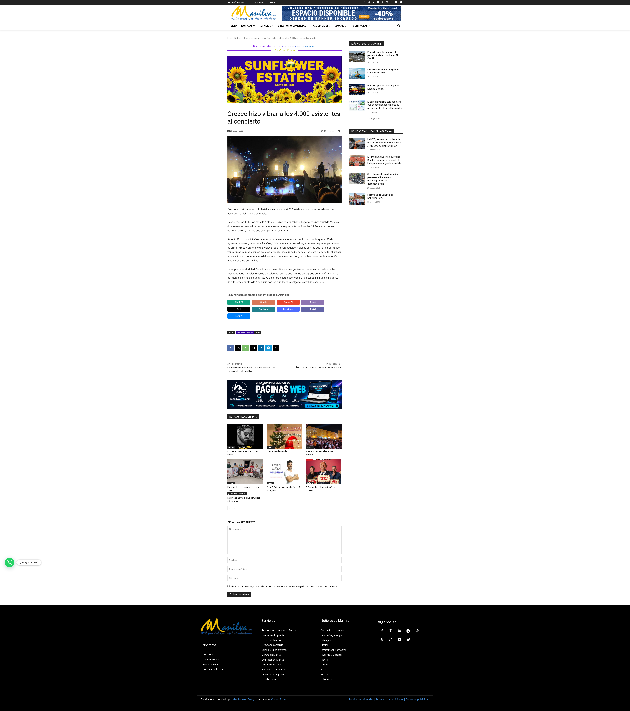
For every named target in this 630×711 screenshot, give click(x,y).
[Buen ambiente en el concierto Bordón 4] (324, 436)
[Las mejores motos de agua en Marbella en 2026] (357, 73)
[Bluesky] (401, 2)
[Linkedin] (373, 2)
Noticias (238, 38)
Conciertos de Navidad (277, 451)
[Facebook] (364, 2)
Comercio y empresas (254, 38)
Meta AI (238, 316)
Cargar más (374, 118)
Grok (239, 309)
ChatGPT (239, 302)
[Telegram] (378, 2)
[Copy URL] (276, 348)
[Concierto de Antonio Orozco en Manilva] (245, 436)
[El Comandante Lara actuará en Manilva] (324, 471)
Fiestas (257, 333)
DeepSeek (288, 309)
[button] (399, 26)
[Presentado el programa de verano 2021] (245, 471)
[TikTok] (382, 2)
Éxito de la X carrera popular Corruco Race (319, 367)
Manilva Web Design (244, 699)
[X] (387, 2)
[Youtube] (396, 2)
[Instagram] (369, 2)
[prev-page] (229, 508)
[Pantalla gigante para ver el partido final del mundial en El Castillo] (357, 56)
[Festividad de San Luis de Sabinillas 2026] (357, 199)
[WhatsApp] (392, 2)
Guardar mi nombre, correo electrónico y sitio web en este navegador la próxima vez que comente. (284, 586)
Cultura (271, 447)
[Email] (253, 348)
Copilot (312, 309)
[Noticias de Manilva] (253, 12)
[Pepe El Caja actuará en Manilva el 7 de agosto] (285, 471)
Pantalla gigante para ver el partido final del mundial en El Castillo (383, 55)
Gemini (312, 302)
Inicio (229, 38)
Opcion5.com (278, 699)
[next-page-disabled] (235, 508)
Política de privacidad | (362, 699)
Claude (263, 302)
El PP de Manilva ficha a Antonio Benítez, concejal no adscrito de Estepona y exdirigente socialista (384, 159)
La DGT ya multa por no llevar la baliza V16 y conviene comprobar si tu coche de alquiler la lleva (385, 142)
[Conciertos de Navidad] (285, 436)
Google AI (288, 302)
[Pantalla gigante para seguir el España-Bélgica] (357, 89)
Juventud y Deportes (237, 494)
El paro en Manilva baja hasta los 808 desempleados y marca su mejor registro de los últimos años (385, 104)
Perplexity (263, 309)
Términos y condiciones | (390, 699)
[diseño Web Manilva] (284, 394)
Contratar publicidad (417, 699)
